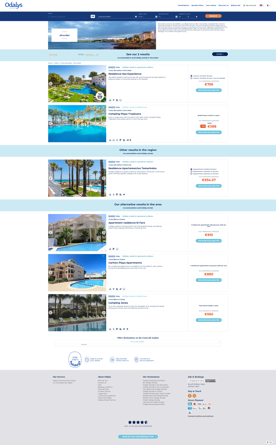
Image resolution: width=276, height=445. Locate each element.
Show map (53, 54)
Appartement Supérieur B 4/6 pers (206, 174)
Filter (219, 54)
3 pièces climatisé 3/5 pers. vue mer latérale (209, 78)
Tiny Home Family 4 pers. (209, 305)
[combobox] (92, 54)
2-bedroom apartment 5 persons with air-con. (209, 265)
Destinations (183, 5)
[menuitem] (73, 381)
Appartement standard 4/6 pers (204, 169)
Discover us (224, 5)
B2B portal (235, 5)
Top (270, 442)
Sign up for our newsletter (138, 437)
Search (213, 16)
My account (251, 5)
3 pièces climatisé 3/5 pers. (203, 76)
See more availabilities (208, 90)
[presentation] (51, 84)
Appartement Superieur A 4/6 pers (206, 171)
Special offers (197, 5)
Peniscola (84, 344)
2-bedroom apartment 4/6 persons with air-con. (208, 225)
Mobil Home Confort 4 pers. (209, 115)
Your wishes (211, 5)
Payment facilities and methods (200, 416)
